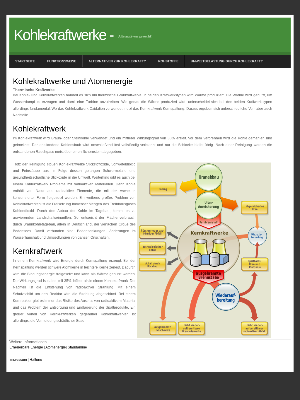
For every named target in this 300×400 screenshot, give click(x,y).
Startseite (25, 61)
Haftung (36, 360)
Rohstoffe (168, 61)
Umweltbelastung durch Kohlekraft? (227, 61)
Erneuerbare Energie (26, 347)
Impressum (18, 360)
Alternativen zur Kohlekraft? (117, 61)
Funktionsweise (61, 61)
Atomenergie (55, 347)
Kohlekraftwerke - (63, 35)
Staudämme (77, 347)
